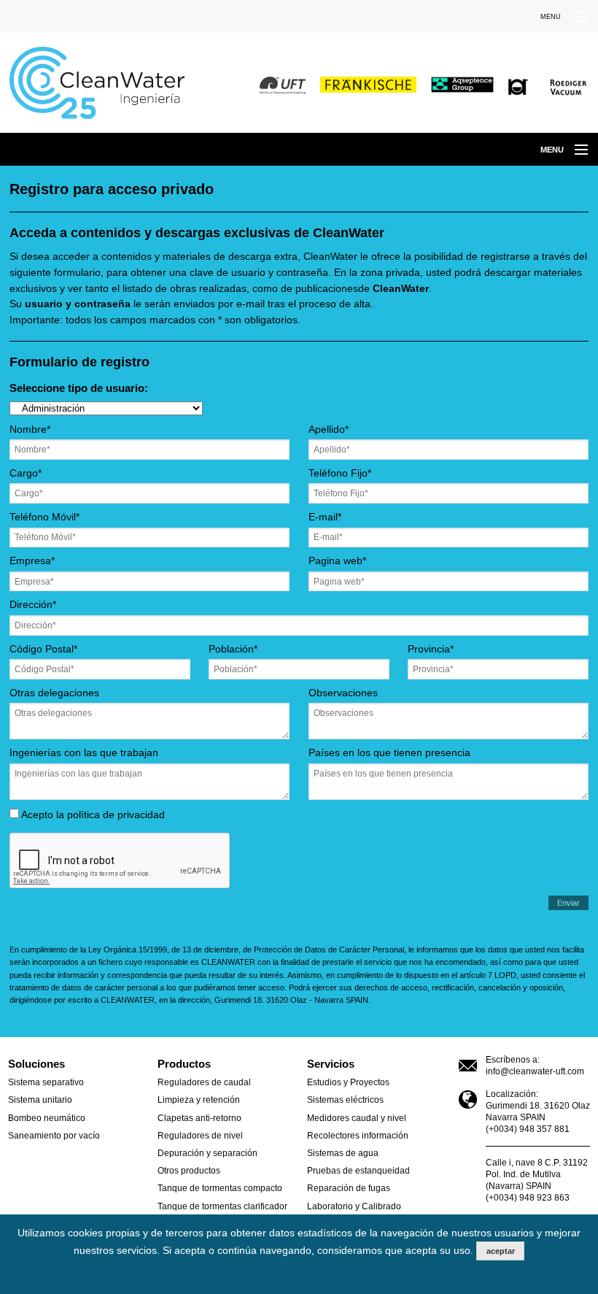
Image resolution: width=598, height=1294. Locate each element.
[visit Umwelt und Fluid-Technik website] (282, 84)
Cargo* (25, 474)
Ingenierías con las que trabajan (83, 753)
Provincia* (431, 649)
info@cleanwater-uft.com (535, 1071)
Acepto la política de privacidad (92, 814)
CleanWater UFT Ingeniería (106, 83)
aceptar (500, 1251)
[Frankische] (368, 84)
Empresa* (32, 561)
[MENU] (574, 17)
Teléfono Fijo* (339, 474)
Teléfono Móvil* (44, 517)
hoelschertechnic (518, 87)
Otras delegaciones (54, 693)
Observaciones (343, 693)
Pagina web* (337, 561)
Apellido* (328, 430)
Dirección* (32, 605)
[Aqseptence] (466, 84)
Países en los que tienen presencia (389, 753)
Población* (233, 649)
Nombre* (29, 430)
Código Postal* (43, 649)
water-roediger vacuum (568, 87)
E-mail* (324, 517)
